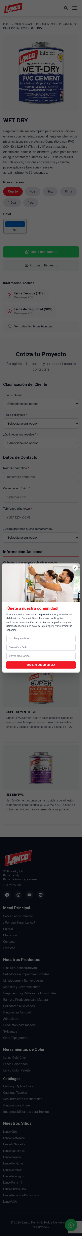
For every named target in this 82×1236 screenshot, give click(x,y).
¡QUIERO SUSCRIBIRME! (41, 665)
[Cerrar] (75, 568)
